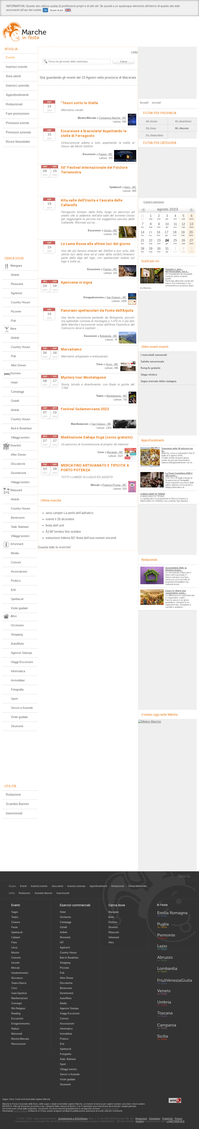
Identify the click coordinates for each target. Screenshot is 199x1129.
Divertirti (113, 927)
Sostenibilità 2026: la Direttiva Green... (176, 569)
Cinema (15, 922)
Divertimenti (18, 473)
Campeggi (17, 391)
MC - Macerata (182, 128)
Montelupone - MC (116, 395)
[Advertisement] (167, 71)
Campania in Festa (174, 1026)
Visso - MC (112, 364)
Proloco (16, 580)
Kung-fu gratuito (150, 368)
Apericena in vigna (76, 282)
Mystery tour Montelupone (83, 377)
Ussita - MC (110, 230)
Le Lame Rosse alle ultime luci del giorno (96, 244)
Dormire (112, 922)
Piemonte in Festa (174, 937)
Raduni (15, 1028)
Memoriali (16, 1033)
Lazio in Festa (174, 948)
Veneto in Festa (174, 993)
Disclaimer (154, 1118)
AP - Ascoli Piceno (183, 121)
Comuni (16, 562)
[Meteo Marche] (149, 721)
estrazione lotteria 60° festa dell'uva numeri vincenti (81, 538)
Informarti (113, 937)
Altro (111, 942)
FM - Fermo (151, 128)
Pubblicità (167, 1118)
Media (15, 553)
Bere (111, 917)
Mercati (15, 967)
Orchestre (17, 625)
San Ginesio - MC (116, 297)
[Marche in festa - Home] (28, 31)
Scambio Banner (17, 804)
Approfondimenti (17, 95)
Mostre (15, 952)
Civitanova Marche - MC (112, 117)
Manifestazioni (19, 998)
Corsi (14, 988)
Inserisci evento (16, 66)
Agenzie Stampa (21, 652)
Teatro (14, 917)
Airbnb (15, 274)
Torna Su (184, 876)
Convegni (16, 1003)
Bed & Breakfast (21, 428)
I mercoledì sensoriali (154, 354)
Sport (14, 698)
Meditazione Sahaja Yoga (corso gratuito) (97, 437)
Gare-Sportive (19, 993)
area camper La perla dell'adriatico (69, 513)
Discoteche (18, 463)
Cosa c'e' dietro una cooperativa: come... (175, 591)
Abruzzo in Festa (174, 959)
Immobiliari (18, 680)
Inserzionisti (14, 813)
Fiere (14, 942)
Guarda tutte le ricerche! (54, 547)
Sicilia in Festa (174, 1037)
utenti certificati (21, 1111)
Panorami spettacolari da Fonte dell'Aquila (97, 310)
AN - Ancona (151, 121)
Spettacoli (17, 599)
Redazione (13, 794)
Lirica (14, 947)
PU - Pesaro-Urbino (154, 135)
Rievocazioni (18, 1043)
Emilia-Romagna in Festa (174, 915)
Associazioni (19, 571)
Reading (15, 1013)
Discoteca (17, 977)
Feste (14, 927)
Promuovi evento (17, 123)
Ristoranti (17, 284)
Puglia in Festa (174, 926)
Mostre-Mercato (20, 1038)
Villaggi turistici (20, 437)
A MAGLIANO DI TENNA (152, 494)
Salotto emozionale (152, 361)
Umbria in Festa (174, 1004)
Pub (13, 320)
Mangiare (113, 912)
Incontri (15, 962)
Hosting (140, 1121)
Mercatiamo (71, 349)
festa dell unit (55, 525)
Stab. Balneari (20, 526)
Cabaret (15, 937)
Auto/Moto (17, 643)
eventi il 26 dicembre (60, 519)
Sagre (14, 912)
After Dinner (18, 365)
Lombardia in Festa (174, 971)
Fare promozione (17, 113)
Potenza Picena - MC (114, 485)
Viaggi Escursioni (22, 662)
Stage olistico (149, 374)
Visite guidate (19, 608)
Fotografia (17, 689)
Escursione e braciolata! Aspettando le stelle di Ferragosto (94, 133)
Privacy (178, 1118)
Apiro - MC (130, 187)
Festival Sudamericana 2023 (85, 409)
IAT (62, 942)
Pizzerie (16, 311)
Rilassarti (113, 932)
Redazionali (14, 104)
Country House (20, 302)
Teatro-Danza (18, 983)
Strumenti (17, 726)
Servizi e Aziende (22, 707)
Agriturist (16, 293)
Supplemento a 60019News (73, 1118)
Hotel (14, 382)
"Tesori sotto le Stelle (79, 103)
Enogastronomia (20, 1023)
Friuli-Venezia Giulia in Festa (174, 982)
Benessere (18, 517)
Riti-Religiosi (18, 1008)
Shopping (17, 634)
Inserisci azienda (17, 85)
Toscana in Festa (174, 1015)
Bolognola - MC (108, 336)
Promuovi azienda (18, 132)
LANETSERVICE (176, 1121)
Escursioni (17, 1018)
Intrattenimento (19, 972)
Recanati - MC (115, 452)
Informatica (18, 671)
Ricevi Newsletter (18, 141)
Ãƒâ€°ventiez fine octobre (63, 531)
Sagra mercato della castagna (158, 381)
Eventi (10, 57)
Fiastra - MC (106, 154)
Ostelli (15, 400)
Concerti (16, 957)
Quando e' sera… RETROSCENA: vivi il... (177, 270)
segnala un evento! (110, 1108)
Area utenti (13, 76)
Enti (13, 589)
